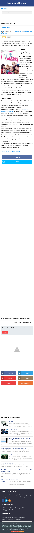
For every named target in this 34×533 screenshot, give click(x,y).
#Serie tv (24, 508)
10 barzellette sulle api (7, 463)
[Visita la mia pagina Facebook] (3, 500)
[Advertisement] (17, 18)
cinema (8, 37)
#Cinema (5, 508)
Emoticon (5, 332)
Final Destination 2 (14, 430)
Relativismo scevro (14, 479)
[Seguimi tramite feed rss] (9, 500)
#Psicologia (18, 508)
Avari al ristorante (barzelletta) (22, 322)
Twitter (17, 162)
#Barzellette (11, 510)
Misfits (11, 421)
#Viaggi (5, 510)
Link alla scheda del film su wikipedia (11, 151)
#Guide (11, 508)
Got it (21, 531)
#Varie (30, 508)
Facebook (17, 157)
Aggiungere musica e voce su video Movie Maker (16, 318)
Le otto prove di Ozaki (14, 454)
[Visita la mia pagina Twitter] (6, 500)
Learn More (14, 531)
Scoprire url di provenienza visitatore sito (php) (13, 448)
